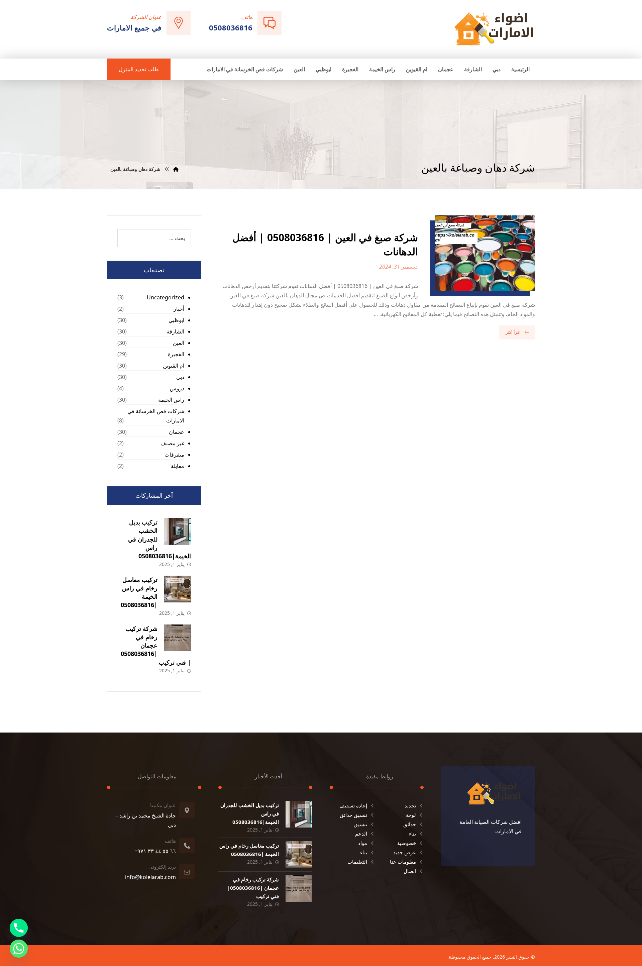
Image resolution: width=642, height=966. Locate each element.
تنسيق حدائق (353, 814)
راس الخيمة (171, 399)
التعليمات (357, 861)
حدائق (409, 824)
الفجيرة (176, 354)
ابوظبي (176, 320)
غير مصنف (172, 443)
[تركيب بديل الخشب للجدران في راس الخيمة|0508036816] (177, 531)
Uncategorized (165, 297)
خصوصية (406, 843)
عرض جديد (404, 852)
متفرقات (174, 454)
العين (178, 343)
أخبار (179, 308)
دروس (177, 388)
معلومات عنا (403, 861)
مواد (362, 843)
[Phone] (19, 928)
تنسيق (360, 824)
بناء (412, 833)
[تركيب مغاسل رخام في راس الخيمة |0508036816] (177, 589)
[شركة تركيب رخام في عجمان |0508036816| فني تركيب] (177, 637)
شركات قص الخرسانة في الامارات (155, 415)
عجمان (176, 432)
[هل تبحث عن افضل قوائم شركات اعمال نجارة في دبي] (494, 28)
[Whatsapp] (19, 949)
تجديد (410, 805)
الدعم (361, 833)
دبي (180, 377)
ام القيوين (173, 365)
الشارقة (175, 331)
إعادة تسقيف (353, 805)
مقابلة (177, 466)
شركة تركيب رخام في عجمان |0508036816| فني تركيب (156, 645)
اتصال (410, 871)
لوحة (411, 814)
